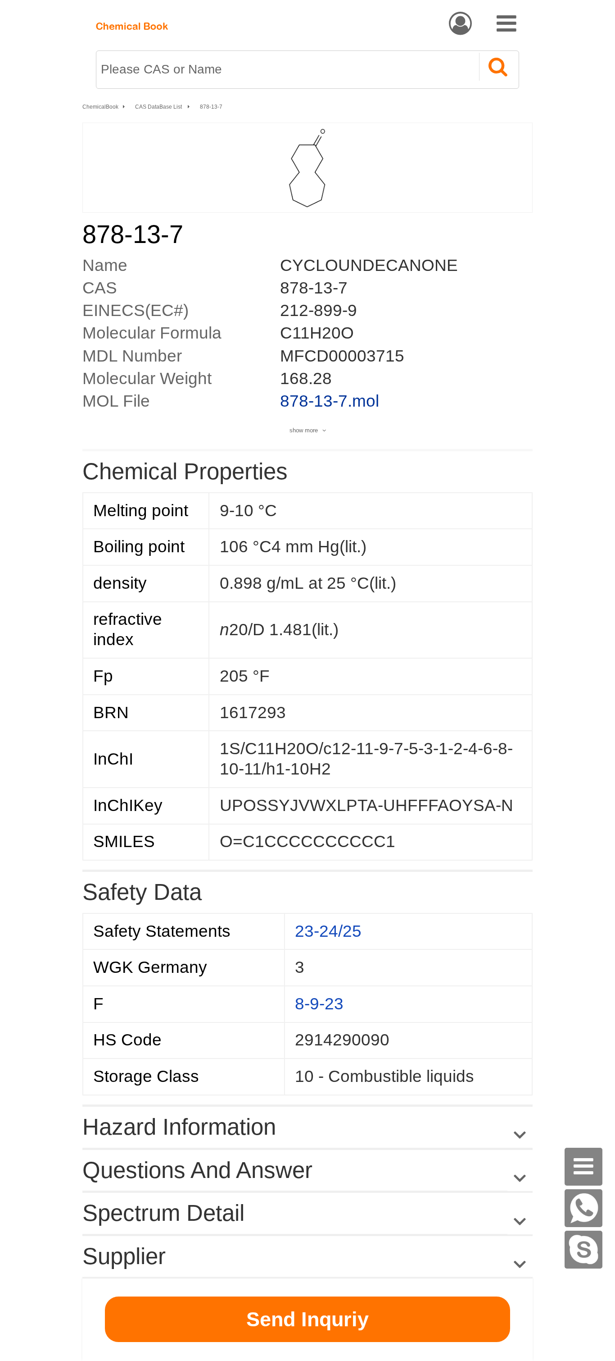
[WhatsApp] (583, 1208)
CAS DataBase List (159, 107)
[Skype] (583, 1250)
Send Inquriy (307, 1319)
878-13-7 (211, 107)
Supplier (124, 1256)
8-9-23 (319, 1003)
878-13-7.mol (329, 401)
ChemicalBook (100, 107)
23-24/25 (328, 931)
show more (303, 430)
